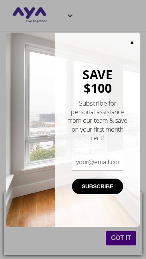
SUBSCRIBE (97, 186)
